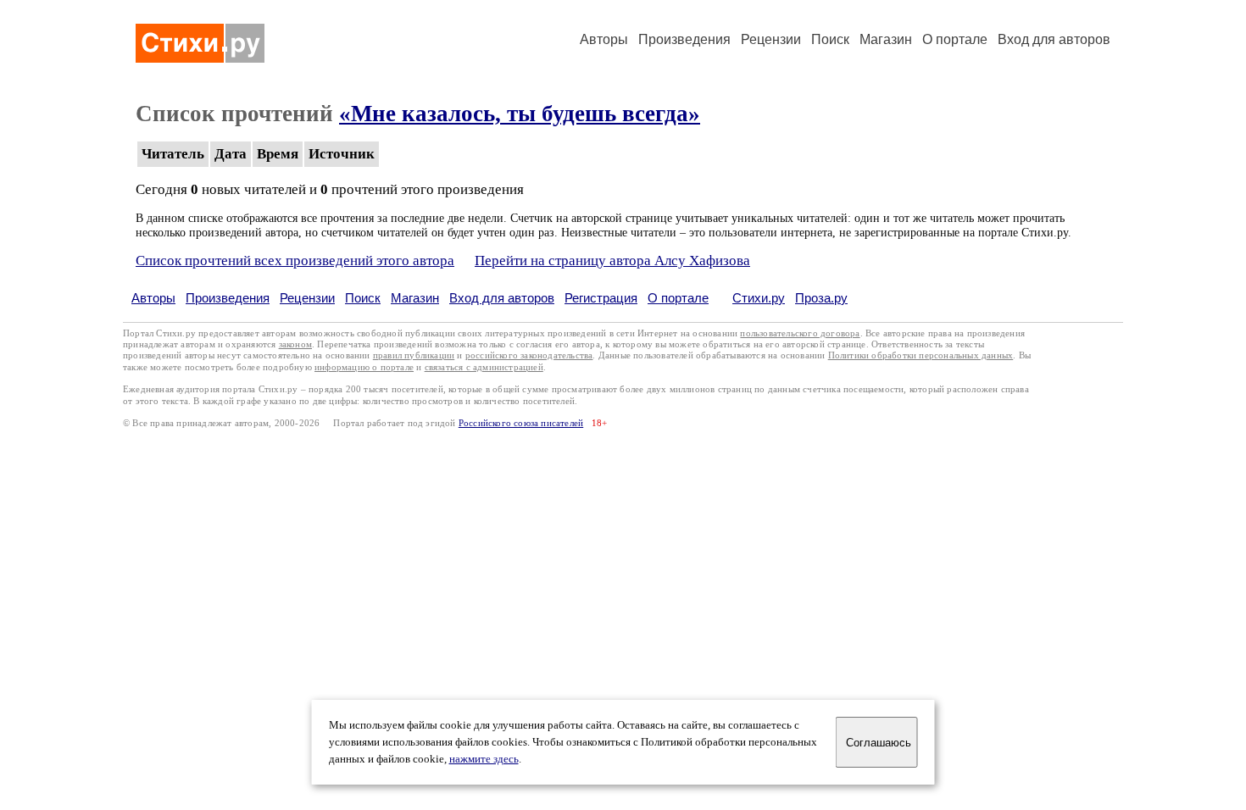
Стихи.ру (758, 298)
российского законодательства (529, 355)
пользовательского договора (799, 333)
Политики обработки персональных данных (921, 355)
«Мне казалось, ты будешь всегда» (519, 113)
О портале (678, 298)
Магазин (885, 39)
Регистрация (601, 298)
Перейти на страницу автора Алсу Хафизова (612, 260)
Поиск (830, 39)
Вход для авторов (1054, 39)
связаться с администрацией (484, 367)
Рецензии (771, 39)
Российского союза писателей (521, 423)
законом (295, 344)
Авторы (604, 39)
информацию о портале (364, 367)
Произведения (684, 39)
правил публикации (413, 355)
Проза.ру (821, 298)
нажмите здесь (484, 759)
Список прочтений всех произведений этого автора (295, 260)
